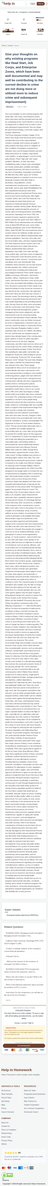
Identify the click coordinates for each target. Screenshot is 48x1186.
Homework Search (31, 1112)
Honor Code (6, 1137)
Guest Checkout (7, 1112)
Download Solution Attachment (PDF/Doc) (22, 915)
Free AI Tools (6, 1098)
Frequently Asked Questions (35, 1094)
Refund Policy (6, 1133)
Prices (3, 1108)
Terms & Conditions (8, 1130)
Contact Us (5, 1126)
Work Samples (7, 1094)
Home (4, 45)
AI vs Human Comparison (34, 1108)
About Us (5, 1123)
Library (10, 45)
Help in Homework (16, 1070)
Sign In (30, 1023)
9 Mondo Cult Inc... (13, 956)
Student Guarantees (31, 1105)
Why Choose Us (30, 1101)
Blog (3, 1105)
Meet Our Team (30, 1090)
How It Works (29, 1098)
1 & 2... (8, 1000)
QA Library (5, 1101)
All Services (5, 1090)
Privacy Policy (6, 1140)
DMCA (4, 1144)
